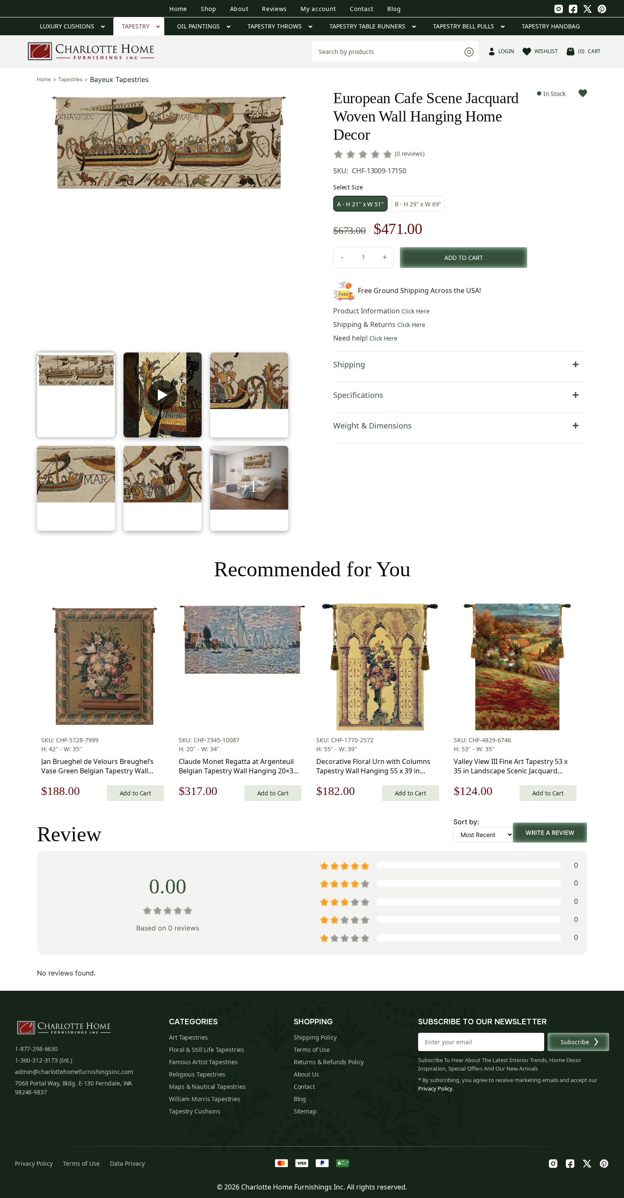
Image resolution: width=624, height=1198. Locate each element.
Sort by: (466, 821)
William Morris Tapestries (204, 1099)
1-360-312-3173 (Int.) (43, 1060)
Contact (362, 9)
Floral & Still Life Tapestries (206, 1050)
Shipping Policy (315, 1037)
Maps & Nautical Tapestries (207, 1086)
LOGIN (506, 51)
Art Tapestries (188, 1037)
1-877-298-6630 (36, 1049)
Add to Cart (135, 793)
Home (178, 9)
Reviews (274, 9)
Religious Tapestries (197, 1074)
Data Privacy (127, 1163)
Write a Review (550, 832)
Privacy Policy (435, 1088)
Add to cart (463, 258)
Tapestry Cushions (194, 1111)
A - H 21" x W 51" (360, 204)
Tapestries (70, 79)
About (239, 9)
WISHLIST (546, 51)
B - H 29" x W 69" (418, 204)
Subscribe (575, 1042)
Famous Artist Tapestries (203, 1062)
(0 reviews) (409, 153)
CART (589, 51)
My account (318, 9)
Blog (394, 9)
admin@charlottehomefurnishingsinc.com (74, 1072)
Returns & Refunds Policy (329, 1062)
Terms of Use (312, 1050)
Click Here (416, 311)
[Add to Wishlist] (583, 93)
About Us (306, 1074)
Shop (208, 9)
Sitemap (305, 1111)
